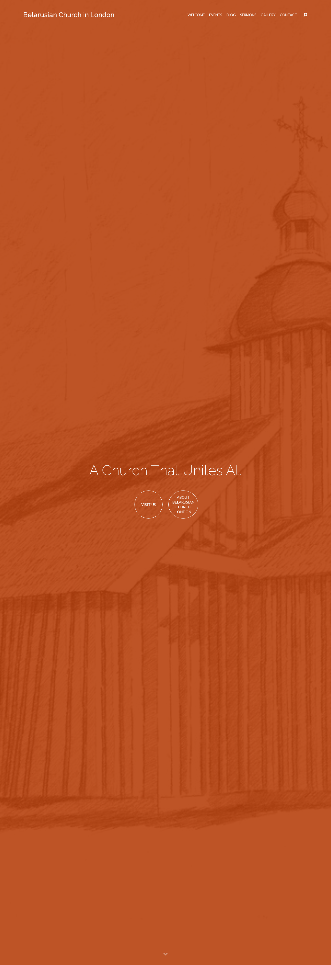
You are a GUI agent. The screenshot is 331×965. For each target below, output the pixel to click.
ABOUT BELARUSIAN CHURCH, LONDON (183, 504)
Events (215, 15)
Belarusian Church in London (68, 15)
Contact (288, 15)
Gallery (268, 15)
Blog (231, 15)
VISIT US (148, 504)
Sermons (248, 15)
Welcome (196, 15)
